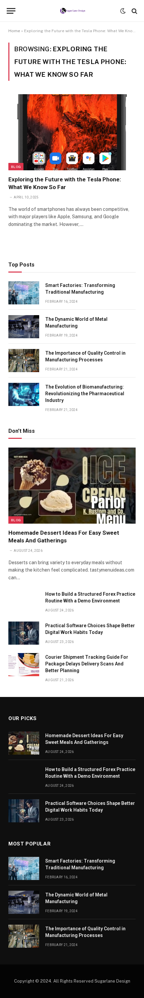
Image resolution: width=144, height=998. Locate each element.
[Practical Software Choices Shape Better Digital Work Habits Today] (23, 633)
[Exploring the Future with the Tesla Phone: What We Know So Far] (72, 132)
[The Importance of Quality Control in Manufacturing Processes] (23, 360)
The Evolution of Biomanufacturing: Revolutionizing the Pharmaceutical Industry (84, 393)
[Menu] (11, 10)
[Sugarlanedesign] (72, 11)
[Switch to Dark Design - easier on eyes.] (123, 11)
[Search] (133, 10)
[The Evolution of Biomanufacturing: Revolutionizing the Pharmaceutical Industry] (23, 394)
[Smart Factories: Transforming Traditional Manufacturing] (23, 292)
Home (14, 30)
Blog (16, 167)
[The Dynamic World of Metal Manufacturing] (23, 326)
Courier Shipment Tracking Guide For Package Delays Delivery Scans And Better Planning (86, 663)
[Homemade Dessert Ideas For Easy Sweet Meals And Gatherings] (72, 485)
